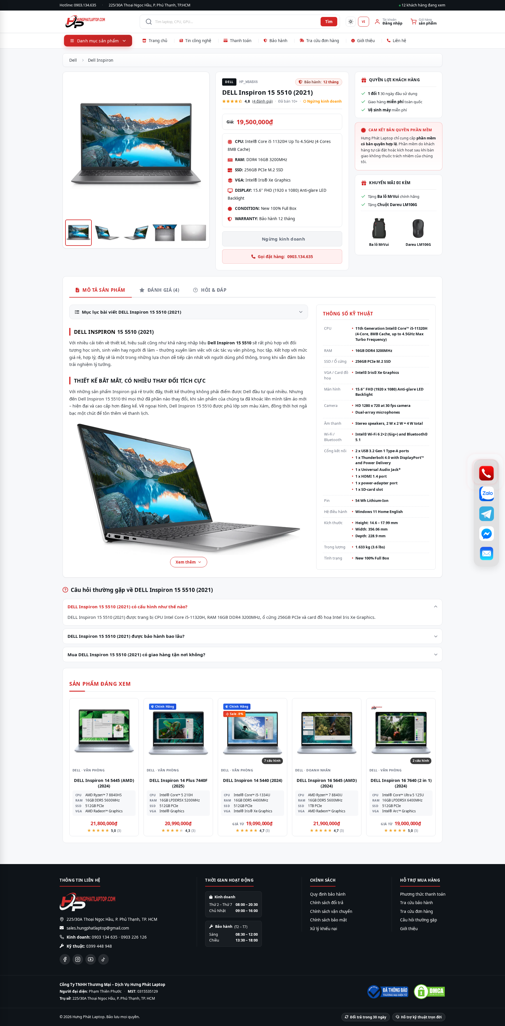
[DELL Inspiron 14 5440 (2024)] (252, 732)
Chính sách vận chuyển (331, 911)
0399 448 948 (99, 946)
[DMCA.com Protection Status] (429, 992)
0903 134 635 (104, 937)
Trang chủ (158, 40)
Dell (73, 60)
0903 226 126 (134, 937)
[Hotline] (486, 473)
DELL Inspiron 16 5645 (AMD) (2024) (327, 783)
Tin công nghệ (198, 40)
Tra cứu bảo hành (416, 902)
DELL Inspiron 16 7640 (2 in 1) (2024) (401, 783)
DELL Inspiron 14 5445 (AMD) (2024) (104, 783)
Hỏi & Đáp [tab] (213, 290)
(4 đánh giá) (262, 101)
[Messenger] (486, 533)
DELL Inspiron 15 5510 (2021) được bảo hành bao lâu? (126, 636)
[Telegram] (486, 514)
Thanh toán (240, 40)
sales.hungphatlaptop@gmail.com (98, 928)
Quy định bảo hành (327, 894)
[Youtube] (90, 959)
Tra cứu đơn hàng (322, 40)
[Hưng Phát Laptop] (99, 21)
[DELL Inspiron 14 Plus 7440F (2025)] (178, 732)
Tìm (329, 21)
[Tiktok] (103, 959)
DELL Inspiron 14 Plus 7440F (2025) (178, 783)
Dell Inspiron (100, 60)
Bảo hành (278, 40)
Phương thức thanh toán (422, 894)
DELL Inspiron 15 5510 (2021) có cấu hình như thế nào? (127, 606)
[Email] (486, 553)
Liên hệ (399, 40)
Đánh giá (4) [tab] (162, 290)
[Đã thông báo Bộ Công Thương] (387, 992)
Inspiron (101, 331)
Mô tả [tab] (103, 290)
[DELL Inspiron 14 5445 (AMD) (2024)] (104, 732)
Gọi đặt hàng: (285, 256)
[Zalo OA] (486, 494)
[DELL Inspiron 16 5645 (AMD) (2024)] (326, 732)
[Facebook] (65, 959)
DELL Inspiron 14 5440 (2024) (252, 780)
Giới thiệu (366, 40)
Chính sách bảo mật (328, 920)
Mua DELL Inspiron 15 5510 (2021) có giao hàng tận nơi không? (136, 654)
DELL (80, 331)
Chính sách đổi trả (326, 902)
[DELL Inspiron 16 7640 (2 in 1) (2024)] (401, 732)
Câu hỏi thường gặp (418, 920)
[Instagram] (77, 959)
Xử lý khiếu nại (323, 928)
